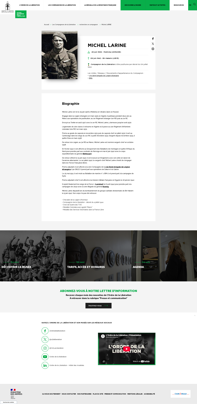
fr (190, 5)
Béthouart (87, 154)
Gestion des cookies (8, 402)
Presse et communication (115, 394)
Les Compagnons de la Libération (62, 5)
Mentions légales (135, 394)
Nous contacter (69, 394)
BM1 (90, 78)
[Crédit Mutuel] (180, 394)
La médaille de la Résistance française (100, 5)
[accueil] (13, 9)
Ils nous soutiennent (51, 394)
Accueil (46, 24)
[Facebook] (153, 38)
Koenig (106, 187)
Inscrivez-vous (95, 305)
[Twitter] (153, 43)
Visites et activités (157, 5)
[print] (153, 49)
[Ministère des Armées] (16, 394)
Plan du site (98, 394)
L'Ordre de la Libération (29, 5)
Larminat (99, 184)
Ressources (179, 5)
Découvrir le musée (133, 5)
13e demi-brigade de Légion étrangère (104, 76)
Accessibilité (149, 394)
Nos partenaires (84, 394)
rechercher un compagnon (88, 24)
